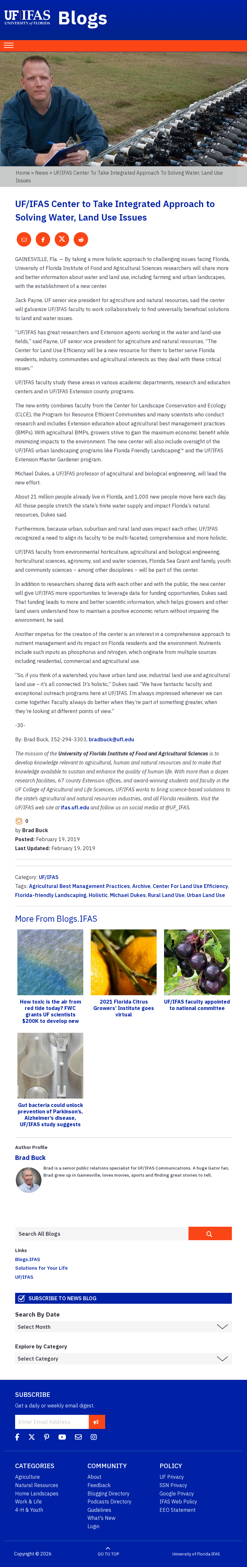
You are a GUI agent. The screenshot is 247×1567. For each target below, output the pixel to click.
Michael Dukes (128, 895)
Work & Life (28, 1501)
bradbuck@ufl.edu (111, 739)
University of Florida (191, 1554)
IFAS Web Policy (178, 1501)
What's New (101, 1518)
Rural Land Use (166, 895)
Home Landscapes (37, 1493)
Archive (141, 886)
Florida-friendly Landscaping (51, 895)
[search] (210, 1233)
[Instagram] (94, 1438)
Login (93, 1526)
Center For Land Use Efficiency (190, 886)
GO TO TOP (108, 1554)
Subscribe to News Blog (62, 1298)
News (41, 173)
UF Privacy (172, 1477)
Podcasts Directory (109, 1501)
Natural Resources (36, 1485)
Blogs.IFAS (27, 1259)
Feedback (99, 1485)
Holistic (98, 895)
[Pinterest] (46, 1438)
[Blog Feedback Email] (78, 1438)
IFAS (215, 1554)
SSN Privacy (173, 1485)
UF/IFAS (49, 877)
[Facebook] (17, 1438)
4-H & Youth (29, 1510)
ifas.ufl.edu (75, 807)
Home (23, 173)
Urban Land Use (206, 895)
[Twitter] (31, 1438)
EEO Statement (178, 1510)
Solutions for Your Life (41, 1268)
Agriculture (27, 1477)
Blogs (83, 17)
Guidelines (99, 1510)
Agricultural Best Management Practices (79, 886)
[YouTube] (62, 1438)
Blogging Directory (108, 1493)
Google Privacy (177, 1493)
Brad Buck (30, 1157)
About (94, 1477)
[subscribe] (96, 1422)
